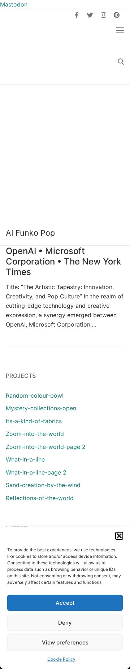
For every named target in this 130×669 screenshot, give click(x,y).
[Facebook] (77, 15)
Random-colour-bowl (35, 395)
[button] (119, 535)
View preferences (65, 642)
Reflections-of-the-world (40, 498)
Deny (65, 622)
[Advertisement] (65, 153)
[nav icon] (120, 30)
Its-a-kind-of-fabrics (34, 421)
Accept (65, 602)
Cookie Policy (61, 659)
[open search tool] (121, 61)
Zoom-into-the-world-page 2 (46, 446)
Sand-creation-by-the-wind (43, 485)
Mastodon (13, 4)
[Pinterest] (116, 15)
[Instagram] (103, 15)
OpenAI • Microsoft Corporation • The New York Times (63, 261)
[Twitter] (90, 15)
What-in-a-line (25, 459)
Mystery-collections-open (41, 408)
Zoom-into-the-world (35, 433)
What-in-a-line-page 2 (36, 472)
